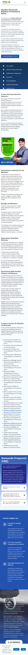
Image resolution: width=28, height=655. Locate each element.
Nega (23, 649)
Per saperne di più (10, 56)
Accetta (16, 649)
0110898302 (15, 642)
